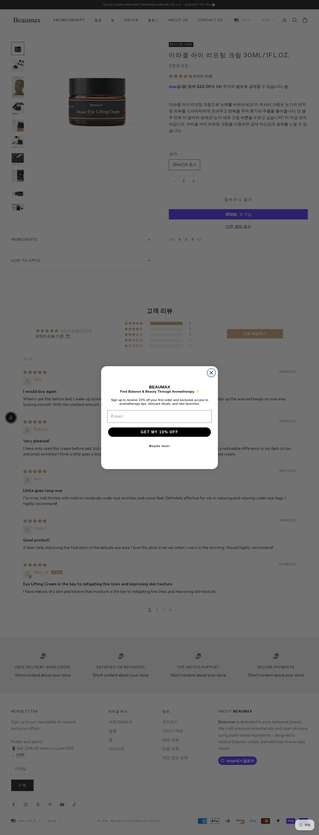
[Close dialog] (211, 373)
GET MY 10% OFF (159, 432)
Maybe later (159, 446)
